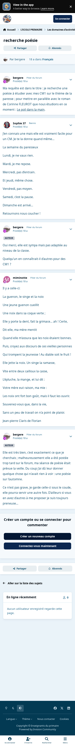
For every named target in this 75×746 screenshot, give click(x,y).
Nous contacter (46, 719)
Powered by (37, 729)
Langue (10, 719)
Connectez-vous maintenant (37, 546)
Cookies (64, 719)
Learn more (7, 6)
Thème (26, 719)
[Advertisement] (37, 660)
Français (47, 59)
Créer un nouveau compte (37, 536)
